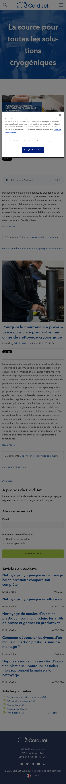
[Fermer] (60, 115)
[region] (33, 135)
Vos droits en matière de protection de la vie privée (32, 141)
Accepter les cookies (33, 150)
